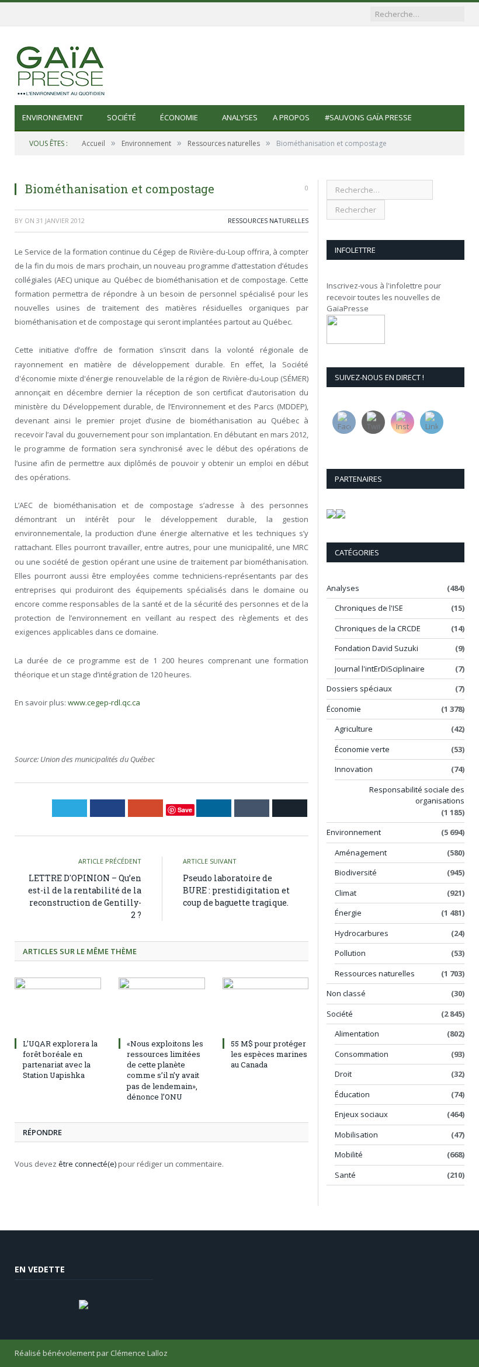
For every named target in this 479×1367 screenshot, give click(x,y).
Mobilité (349, 1154)
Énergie (348, 912)
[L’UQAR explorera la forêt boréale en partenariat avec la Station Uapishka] (58, 1006)
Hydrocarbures (361, 933)
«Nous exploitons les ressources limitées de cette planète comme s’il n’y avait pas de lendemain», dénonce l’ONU (165, 1070)
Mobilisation (356, 1134)
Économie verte (362, 749)
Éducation (352, 1094)
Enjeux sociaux (361, 1114)
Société (121, 117)
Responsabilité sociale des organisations (416, 795)
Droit (343, 1074)
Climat (345, 893)
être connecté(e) (87, 1164)
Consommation (361, 1054)
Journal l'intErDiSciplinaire (380, 668)
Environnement (52, 117)
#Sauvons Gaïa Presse (368, 117)
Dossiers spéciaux (359, 688)
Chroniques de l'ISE (369, 608)
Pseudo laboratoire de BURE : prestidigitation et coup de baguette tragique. (236, 890)
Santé (345, 1175)
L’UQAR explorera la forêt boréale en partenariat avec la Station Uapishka (60, 1059)
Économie (179, 117)
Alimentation (357, 1033)
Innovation (354, 769)
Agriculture (354, 728)
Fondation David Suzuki (376, 648)
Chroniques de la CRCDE (378, 628)
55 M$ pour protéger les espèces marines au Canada (269, 1054)
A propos (291, 117)
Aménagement (361, 852)
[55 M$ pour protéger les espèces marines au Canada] (266, 1006)
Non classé (346, 993)
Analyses (240, 117)
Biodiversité (356, 872)
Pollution (350, 953)
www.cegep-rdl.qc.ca (104, 702)
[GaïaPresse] (61, 66)
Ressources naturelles (268, 220)
